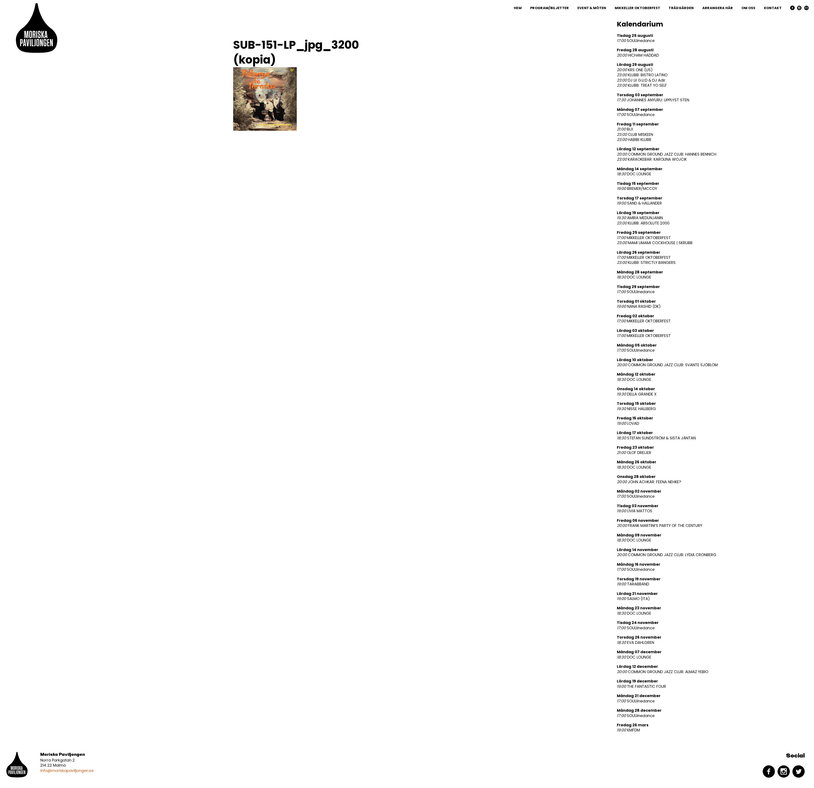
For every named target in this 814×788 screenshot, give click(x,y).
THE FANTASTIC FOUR (641, 686)
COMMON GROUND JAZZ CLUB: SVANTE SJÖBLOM (667, 365)
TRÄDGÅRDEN (681, 8)
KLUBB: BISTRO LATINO (642, 75)
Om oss (748, 8)
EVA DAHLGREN (635, 642)
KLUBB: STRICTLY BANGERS (646, 262)
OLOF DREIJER (634, 452)
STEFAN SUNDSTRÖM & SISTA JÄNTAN (656, 438)
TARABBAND (633, 584)
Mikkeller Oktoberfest (637, 8)
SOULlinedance (636, 40)
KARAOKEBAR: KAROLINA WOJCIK (652, 159)
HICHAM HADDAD (638, 55)
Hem (518, 8)
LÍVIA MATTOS (634, 511)
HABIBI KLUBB (634, 139)
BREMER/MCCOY (637, 188)
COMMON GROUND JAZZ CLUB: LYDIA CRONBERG (666, 554)
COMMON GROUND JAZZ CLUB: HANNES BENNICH (666, 154)
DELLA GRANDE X (636, 394)
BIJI (625, 129)
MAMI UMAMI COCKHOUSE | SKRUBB (655, 242)
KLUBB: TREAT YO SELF (642, 85)
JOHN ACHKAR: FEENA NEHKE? (649, 481)
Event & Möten (591, 8)
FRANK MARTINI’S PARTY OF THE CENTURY (659, 525)
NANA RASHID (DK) (639, 306)
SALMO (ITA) (633, 598)
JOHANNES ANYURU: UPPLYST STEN (653, 100)
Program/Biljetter (549, 8)
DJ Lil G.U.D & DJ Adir (641, 80)
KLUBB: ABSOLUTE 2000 (643, 223)
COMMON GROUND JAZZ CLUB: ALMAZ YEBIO (662, 671)
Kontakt (773, 8)
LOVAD (628, 423)
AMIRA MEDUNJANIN (640, 217)
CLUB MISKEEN (635, 134)
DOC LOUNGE (634, 174)
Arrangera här (717, 8)
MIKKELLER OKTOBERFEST (644, 237)
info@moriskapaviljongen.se (66, 770)
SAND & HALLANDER (639, 203)
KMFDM (628, 730)
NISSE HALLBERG (636, 408)
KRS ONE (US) (635, 69)
